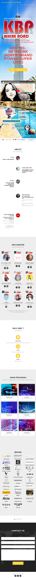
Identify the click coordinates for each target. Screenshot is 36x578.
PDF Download (21, 69)
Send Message (18, 563)
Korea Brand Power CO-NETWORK (11, 2)
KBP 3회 (29, 4)
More (12, 69)
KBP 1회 (21, 4)
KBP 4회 (33, 4)
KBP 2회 (25, 4)
